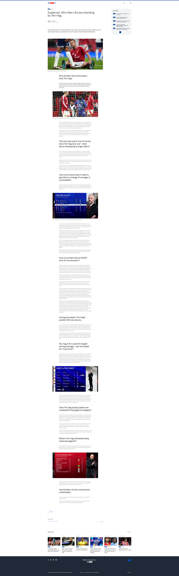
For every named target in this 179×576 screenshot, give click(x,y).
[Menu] (130, 2)
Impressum (82, 572)
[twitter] (53, 559)
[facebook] (48, 559)
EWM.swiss (70, 572)
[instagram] (50, 559)
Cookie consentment (95, 572)
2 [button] (122, 32)
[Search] (124, 2)
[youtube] (56, 559)
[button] (118, 32)
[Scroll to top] (129, 560)
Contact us (129, 572)
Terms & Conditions (87, 572)
